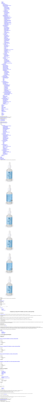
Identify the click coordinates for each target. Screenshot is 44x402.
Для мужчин (5, 21)
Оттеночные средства (6, 19)
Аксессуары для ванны (5, 68)
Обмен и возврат (4, 372)
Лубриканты (5, 14)
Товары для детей (4, 64)
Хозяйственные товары (4, 98)
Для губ (5, 41)
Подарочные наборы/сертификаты (7, 5)
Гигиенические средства (4, 81)
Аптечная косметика (6, 12)
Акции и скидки (4, 107)
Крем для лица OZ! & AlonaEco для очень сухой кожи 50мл (9, 338)
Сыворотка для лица (2, 314)
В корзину (1, 307)
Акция (2, 104)
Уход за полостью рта (6, 85)
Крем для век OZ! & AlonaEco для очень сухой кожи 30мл (9, 353)
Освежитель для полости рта (7, 91)
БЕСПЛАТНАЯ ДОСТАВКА (3, 117)
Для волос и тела (6, 10)
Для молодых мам (5, 96)
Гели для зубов (6, 88)
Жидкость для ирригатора (7, 89)
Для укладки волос (6, 60)
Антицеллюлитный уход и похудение (8, 49)
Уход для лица (6, 13)
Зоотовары (4, 103)
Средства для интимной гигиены (7, 92)
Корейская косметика (5, 15)
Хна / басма (5, 33)
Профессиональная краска (7, 18)
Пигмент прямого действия (7, 20)
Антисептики (4, 83)
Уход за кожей (6, 73)
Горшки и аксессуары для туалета (7, 69)
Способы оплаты (4, 371)
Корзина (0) (6, 122)
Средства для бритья (6, 8)
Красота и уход (3, 3)
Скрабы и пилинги (6, 36)
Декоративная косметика (4, 76)
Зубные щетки (6, 87)
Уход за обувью (5, 100)
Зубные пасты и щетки (5, 66)
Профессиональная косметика (7, 17)
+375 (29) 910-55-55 (2, 119)
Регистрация (3, 122)
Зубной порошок (6, 90)
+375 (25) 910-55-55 (2, 120)
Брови (3, 79)
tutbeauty (3, 388)
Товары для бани (5, 131)
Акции (2, 2)
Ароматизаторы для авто (6, 151)
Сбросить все (2, 336)
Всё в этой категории (6, 27)
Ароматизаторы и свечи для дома (7, 101)
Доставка (3, 114)
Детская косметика (5, 70)
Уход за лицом (6, 35)
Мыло (3, 95)
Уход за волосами (6, 74)
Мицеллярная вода (6, 42)
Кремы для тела (6, 46)
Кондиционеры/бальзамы (7, 30)
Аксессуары (5, 59)
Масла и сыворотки (6, 28)
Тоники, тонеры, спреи (7, 43)
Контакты (3, 109)
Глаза (3, 80)
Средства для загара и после (6, 57)
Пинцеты (5, 62)
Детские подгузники (5, 67)
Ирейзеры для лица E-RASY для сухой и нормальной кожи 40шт (10, 361)
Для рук (5, 47)
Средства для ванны (6, 52)
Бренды (2, 1)
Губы (3, 78)
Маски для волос (6, 23)
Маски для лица (6, 38)
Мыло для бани (6, 56)
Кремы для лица (6, 37)
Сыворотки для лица (6, 39)
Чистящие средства (5, 154)
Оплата (2, 106)
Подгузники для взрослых (6, 149)
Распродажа (3, 105)
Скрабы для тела (6, 51)
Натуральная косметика (6, 25)
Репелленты (4, 63)
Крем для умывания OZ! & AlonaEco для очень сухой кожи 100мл (10, 346)
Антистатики (4, 150)
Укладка (5, 31)
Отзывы (3, 110)
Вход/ (1, 122)
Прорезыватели (5, 75)
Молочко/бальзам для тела (7, 50)
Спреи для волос (6, 24)
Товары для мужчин (6, 7)
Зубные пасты (6, 86)
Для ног (5, 48)
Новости (3, 108)
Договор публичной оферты (5, 376)
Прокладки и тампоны (7, 94)
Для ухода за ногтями (6, 61)
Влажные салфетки (5, 147)
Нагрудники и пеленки (5, 138)
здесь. (6, 325)
